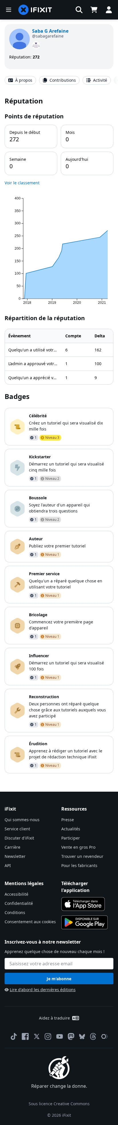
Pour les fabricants (79, 865)
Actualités (70, 828)
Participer (70, 838)
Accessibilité (16, 894)
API (8, 865)
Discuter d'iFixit (19, 838)
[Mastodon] (71, 1036)
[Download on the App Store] (83, 904)
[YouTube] (59, 1036)
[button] (79, 9)
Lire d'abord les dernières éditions (43, 989)
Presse (67, 819)
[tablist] (59, 80)
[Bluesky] (82, 1037)
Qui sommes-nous (22, 819)
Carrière (12, 847)
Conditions (15, 912)
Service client (17, 828)
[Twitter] (36, 1036)
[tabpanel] (59, 434)
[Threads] (93, 1036)
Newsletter (15, 856)
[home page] (35, 10)
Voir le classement (22, 182)
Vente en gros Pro (78, 847)
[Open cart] (94, 9)
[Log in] (109, 9)
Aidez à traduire (54, 1018)
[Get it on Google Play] (84, 922)
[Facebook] (25, 1036)
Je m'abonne (59, 978)
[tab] (20, 80)
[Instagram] (48, 1036)
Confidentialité (19, 903)
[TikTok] (13, 1036)
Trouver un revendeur (82, 856)
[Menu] (8, 10)
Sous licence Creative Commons (59, 1103)
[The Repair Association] (104, 1036)
